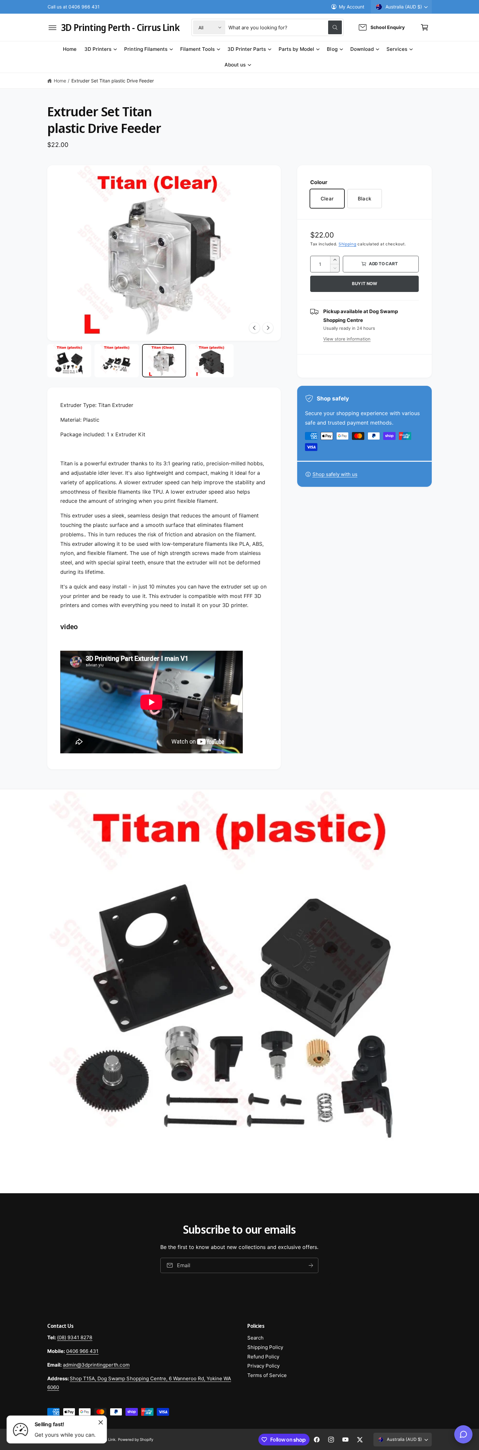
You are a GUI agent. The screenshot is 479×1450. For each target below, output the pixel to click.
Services (396, 49)
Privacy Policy (263, 1366)
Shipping (347, 243)
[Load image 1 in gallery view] (69, 360)
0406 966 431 (82, 1351)
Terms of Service (267, 1375)
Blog (332, 49)
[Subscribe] (311, 1265)
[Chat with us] (463, 1434)
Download (362, 49)
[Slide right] (268, 328)
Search (255, 1338)
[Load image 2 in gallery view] (116, 360)
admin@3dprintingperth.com (96, 1365)
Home (60, 80)
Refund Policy (263, 1357)
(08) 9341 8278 (74, 1337)
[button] (52, 27)
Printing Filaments (145, 49)
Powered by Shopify (135, 1439)
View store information (346, 338)
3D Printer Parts (246, 49)
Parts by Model (296, 49)
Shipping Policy (265, 1347)
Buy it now (364, 283)
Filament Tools (197, 49)
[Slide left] (254, 328)
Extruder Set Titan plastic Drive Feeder (112, 80)
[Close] (100, 1422)
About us (235, 65)
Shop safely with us (334, 474)
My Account (351, 6)
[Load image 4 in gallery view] (211, 360)
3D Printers (97, 49)
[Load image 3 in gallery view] (164, 360)
